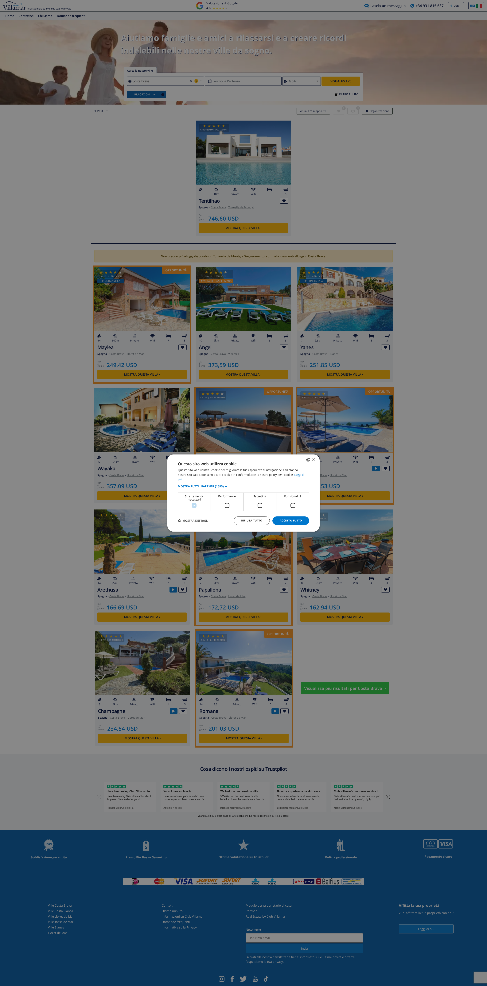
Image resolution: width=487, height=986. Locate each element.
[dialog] (243, 493)
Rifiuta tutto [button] (251, 520)
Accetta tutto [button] (291, 520)
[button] (243, 486)
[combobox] (308, 459)
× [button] (313, 459)
